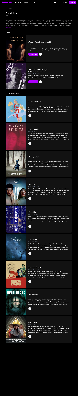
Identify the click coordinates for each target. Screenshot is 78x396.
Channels (26, 2)
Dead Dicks (33, 295)
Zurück (10, 8)
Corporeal (32, 322)
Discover (18, 2)
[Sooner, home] (7, 2)
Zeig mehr (8, 27)
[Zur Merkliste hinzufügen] (40, 54)
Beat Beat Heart (34, 102)
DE (58, 2)
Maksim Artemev (43, 71)
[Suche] (55, 2)
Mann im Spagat (34, 267)
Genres (34, 2)
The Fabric (32, 239)
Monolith (32, 212)
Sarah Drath (32, 44)
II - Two (31, 184)
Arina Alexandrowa (34, 71)
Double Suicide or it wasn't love (40, 42)
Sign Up (73, 2)
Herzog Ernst (33, 157)
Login (65, 2)
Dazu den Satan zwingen (38, 69)
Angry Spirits (33, 129)
